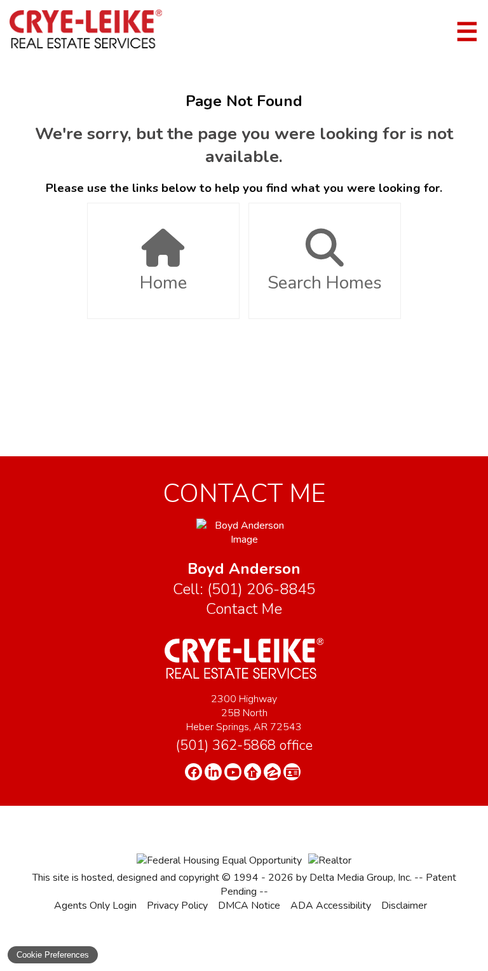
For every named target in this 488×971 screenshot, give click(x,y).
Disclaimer (404, 906)
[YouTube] (232, 771)
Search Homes (325, 283)
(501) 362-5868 (244, 745)
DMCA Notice (249, 906)
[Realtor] (329, 860)
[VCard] (292, 771)
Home (163, 283)
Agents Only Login (95, 906)
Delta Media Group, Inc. (360, 878)
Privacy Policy (177, 906)
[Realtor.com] (252, 771)
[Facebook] (193, 771)
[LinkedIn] (213, 771)
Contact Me (244, 609)
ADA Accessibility (330, 906)
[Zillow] (272, 771)
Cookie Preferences (53, 955)
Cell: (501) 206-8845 (244, 589)
